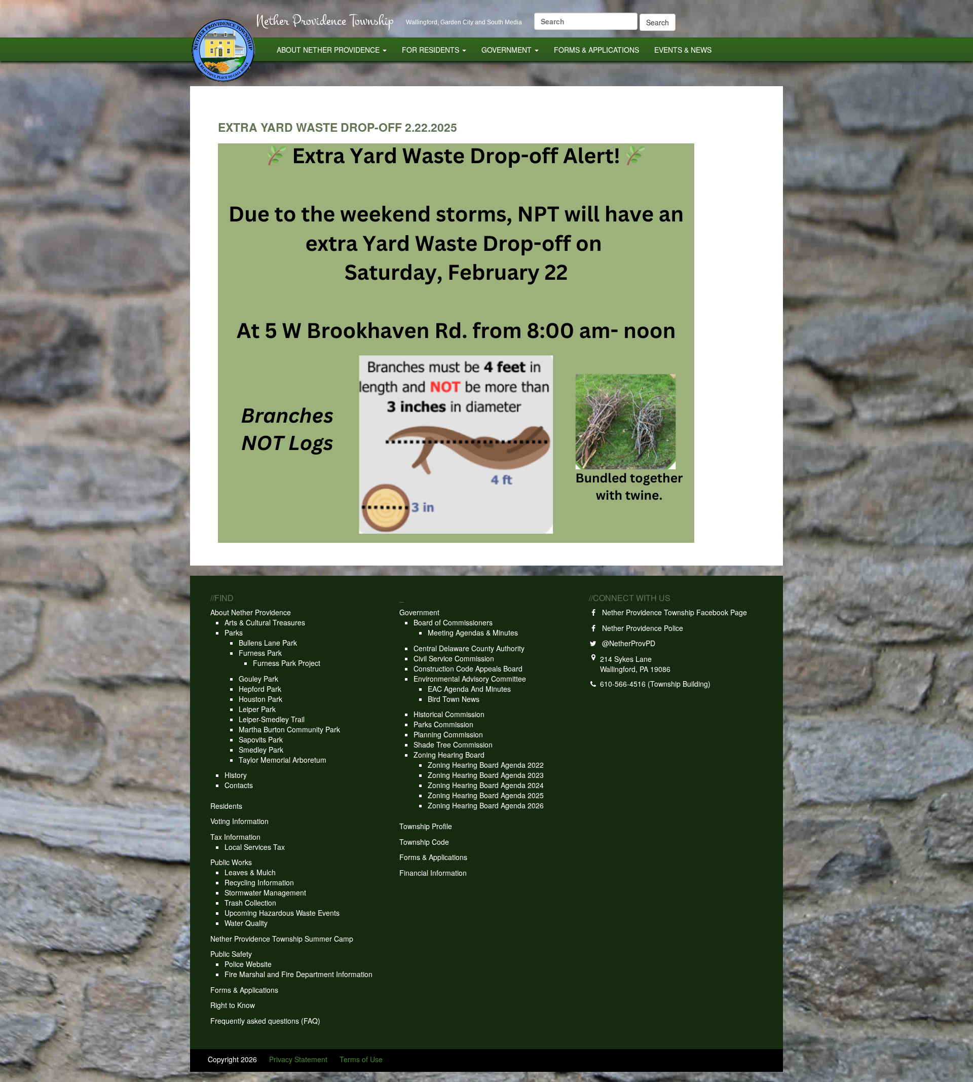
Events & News (683, 50)
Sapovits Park (261, 739)
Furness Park (260, 653)
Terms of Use (361, 1059)
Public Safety (231, 954)
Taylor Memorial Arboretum (282, 760)
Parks (233, 632)
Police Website (248, 964)
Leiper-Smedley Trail (272, 719)
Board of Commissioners (453, 622)
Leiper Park (257, 709)
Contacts (238, 785)
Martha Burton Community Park (289, 729)
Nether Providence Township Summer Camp (281, 939)
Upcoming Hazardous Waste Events (282, 913)
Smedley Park (261, 749)
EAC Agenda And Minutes (469, 689)
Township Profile (425, 826)
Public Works (231, 862)
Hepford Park (260, 689)
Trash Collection (250, 903)
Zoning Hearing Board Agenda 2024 (486, 785)
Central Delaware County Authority (469, 648)
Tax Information (235, 837)
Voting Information (239, 821)
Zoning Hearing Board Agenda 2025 (486, 795)
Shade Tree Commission (453, 744)
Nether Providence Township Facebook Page (672, 612)
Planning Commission (448, 734)
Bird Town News (453, 699)
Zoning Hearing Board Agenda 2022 (486, 765)
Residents (226, 806)
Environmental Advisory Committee (470, 679)
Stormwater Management (265, 892)
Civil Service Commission (454, 658)
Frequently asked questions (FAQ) (265, 1021)
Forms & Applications (596, 50)
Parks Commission (443, 724)
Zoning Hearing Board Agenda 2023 (486, 775)
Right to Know (232, 1005)
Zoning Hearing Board (449, 755)
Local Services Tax (254, 847)
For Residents (431, 50)
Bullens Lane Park (268, 643)
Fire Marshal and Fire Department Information (298, 974)
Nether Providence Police (640, 628)
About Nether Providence (329, 50)
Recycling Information (259, 882)
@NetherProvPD (626, 643)
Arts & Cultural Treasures (264, 622)
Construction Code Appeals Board (468, 668)
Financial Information (433, 873)
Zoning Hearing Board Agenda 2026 (486, 805)
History (235, 775)
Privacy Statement (298, 1059)
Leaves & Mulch (250, 872)
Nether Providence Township (325, 20)
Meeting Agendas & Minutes (473, 632)
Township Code (424, 842)
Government (507, 50)
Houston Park (260, 699)
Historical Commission (449, 714)
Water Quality (246, 923)
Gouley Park (258, 679)
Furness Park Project (286, 663)
